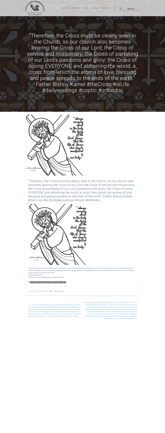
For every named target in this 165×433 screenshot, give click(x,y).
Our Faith (64, 8)
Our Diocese (76, 8)
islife (48, 282)
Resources (106, 8)
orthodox (55, 282)
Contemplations (59, 291)
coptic (33, 282)
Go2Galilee (95, 8)
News (86, 8)
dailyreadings (41, 282)
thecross (62, 282)
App (115, 8)
